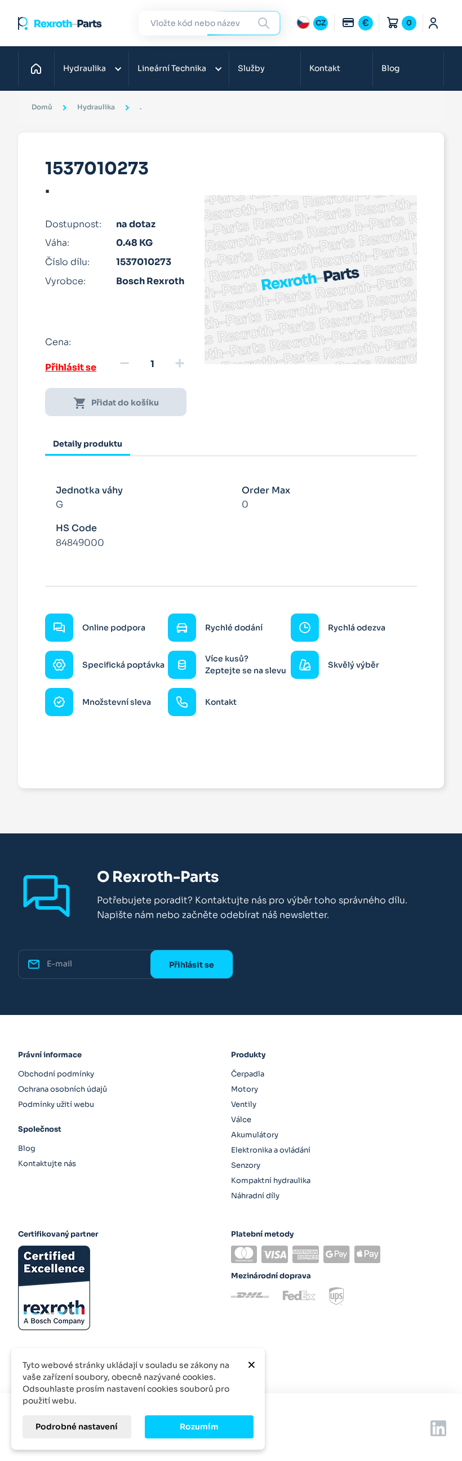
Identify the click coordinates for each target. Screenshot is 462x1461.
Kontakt (324, 68)
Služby (251, 68)
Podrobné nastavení (76, 1427)
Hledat (265, 23)
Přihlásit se (70, 367)
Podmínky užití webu (56, 1104)
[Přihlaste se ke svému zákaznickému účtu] (433, 23)
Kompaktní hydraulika (270, 1180)
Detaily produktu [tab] (87, 444)
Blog (390, 68)
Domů (39, 68)
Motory (244, 1089)
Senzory (245, 1165)
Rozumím (199, 1427)
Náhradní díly (255, 1195)
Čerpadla (247, 1074)
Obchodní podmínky (56, 1074)
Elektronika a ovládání (270, 1150)
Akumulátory (254, 1135)
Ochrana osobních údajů (62, 1089)
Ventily (243, 1104)
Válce (241, 1119)
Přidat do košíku (116, 403)
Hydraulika (84, 68)
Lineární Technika (171, 68)
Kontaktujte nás (47, 1163)
